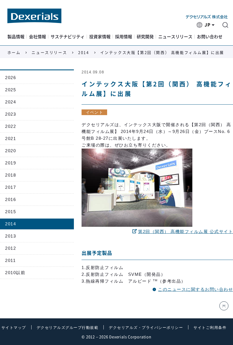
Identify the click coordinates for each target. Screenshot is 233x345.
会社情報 (37, 37)
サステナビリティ (68, 37)
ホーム (14, 52)
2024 (10, 102)
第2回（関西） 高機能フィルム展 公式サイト (185, 231)
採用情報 (123, 37)
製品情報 (15, 37)
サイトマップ (13, 327)
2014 (83, 52)
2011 (10, 260)
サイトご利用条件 (210, 327)
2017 (10, 187)
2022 (10, 126)
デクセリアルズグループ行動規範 (68, 327)
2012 (10, 248)
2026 (10, 77)
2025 (10, 89)
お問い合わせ (209, 37)
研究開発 (145, 37)
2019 (10, 162)
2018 (10, 175)
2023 (10, 114)
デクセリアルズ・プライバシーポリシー (146, 327)
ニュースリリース (175, 37)
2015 (10, 211)
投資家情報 (100, 37)
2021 (10, 138)
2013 (10, 236)
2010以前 (15, 272)
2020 (10, 150)
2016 (10, 199)
